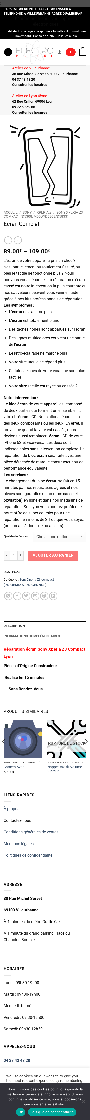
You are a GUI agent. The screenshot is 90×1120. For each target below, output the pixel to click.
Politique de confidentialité (52, 1112)
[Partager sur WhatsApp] (8, 596)
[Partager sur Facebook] (17, 596)
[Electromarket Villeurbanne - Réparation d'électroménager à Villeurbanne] (35, 52)
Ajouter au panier (53, 555)
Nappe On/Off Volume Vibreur (65, 769)
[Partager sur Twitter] (26, 596)
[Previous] (4, 751)
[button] (8, 52)
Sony (27, 212)
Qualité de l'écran (16, 536)
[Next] (86, 751)
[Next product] (8, 240)
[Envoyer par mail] (35, 596)
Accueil (11, 212)
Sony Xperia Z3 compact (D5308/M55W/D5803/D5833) (43, 214)
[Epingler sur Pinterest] (44, 596)
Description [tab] (14, 626)
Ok (20, 1112)
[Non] (83, 1103)
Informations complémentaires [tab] (32, 636)
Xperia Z (44, 212)
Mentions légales (19, 843)
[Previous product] (18, 240)
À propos (12, 808)
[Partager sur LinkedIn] (53, 596)
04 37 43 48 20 (17, 1060)
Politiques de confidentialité (28, 855)
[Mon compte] (59, 52)
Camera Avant (15, 767)
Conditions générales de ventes (31, 832)
